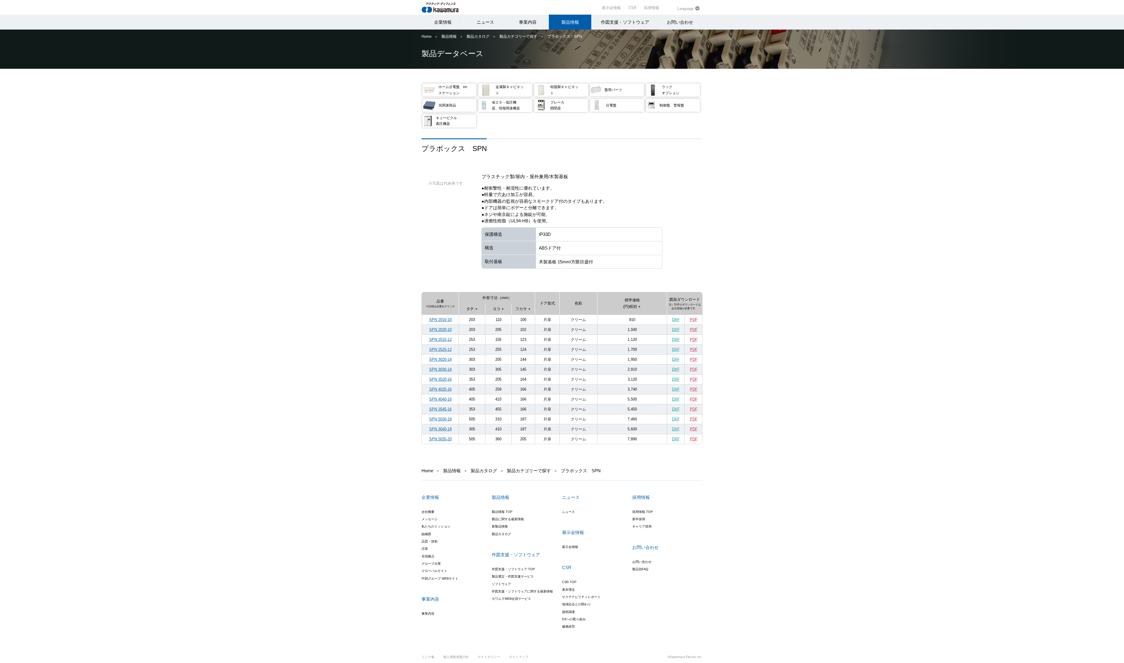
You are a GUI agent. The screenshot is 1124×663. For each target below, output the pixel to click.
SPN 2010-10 (440, 319)
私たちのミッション (436, 526)
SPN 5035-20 (440, 439)
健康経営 (568, 626)
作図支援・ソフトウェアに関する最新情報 (522, 591)
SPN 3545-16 (440, 409)
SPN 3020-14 (440, 359)
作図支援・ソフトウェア (625, 22)
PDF (693, 320)
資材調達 (568, 612)
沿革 (425, 548)
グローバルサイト (434, 571)
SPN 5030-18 (440, 419)
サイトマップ (518, 657)
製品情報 (570, 22)
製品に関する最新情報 (508, 519)
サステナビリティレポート (581, 597)
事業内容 (528, 22)
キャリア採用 (642, 526)
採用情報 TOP (642, 511)
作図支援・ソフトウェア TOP (513, 569)
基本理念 (568, 589)
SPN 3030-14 (440, 369)
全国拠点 (428, 556)
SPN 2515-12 (440, 339)
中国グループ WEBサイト (440, 578)
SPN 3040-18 (440, 429)
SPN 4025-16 (440, 389)
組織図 (426, 534)
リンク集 (428, 657)
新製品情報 (500, 526)
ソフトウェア (501, 584)
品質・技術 (430, 541)
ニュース (485, 22)
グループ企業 (431, 563)
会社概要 (428, 511)
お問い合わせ (680, 22)
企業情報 (443, 22)
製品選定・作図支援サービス (513, 576)
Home (426, 36)
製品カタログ (478, 36)
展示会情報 (611, 8)
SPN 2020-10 (440, 329)
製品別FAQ (640, 569)
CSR (632, 8)
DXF (676, 320)
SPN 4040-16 (440, 399)
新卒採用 (638, 519)
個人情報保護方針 (456, 657)
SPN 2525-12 (440, 349)
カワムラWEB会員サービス (511, 598)
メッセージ (430, 519)
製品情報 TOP (502, 511)
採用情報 (651, 8)
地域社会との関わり (576, 604)
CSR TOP (569, 582)
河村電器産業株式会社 (446, 7)
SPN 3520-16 (440, 379)
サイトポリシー (489, 657)
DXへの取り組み (574, 619)
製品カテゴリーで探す (518, 36)
